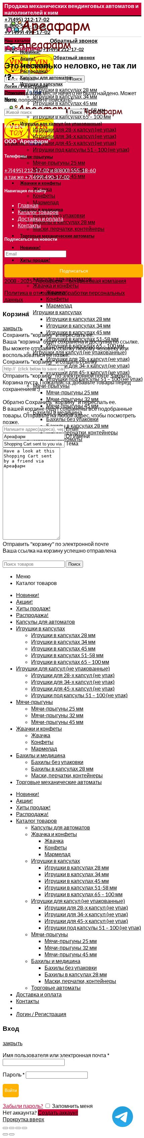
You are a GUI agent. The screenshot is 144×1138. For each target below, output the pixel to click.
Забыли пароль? (23, 1106)
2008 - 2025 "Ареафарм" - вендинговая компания (65, 280)
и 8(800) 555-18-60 (73, 170)
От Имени (78, 436)
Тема (72, 443)
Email (72, 428)
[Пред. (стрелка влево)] (5, 1134)
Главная (28, 205)
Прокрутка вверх (23, 1119)
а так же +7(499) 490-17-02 (37, 177)
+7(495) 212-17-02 (26, 170)
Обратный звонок (73, 40)
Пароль (14, 1074)
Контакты (29, 225)
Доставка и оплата (40, 218)
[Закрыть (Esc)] (5, 1128)
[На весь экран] (18, 1128)
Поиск (76, 78)
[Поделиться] (11, 1128)
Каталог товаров (38, 212)
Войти (11, 1090)
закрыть (12, 328)
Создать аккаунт (58, 1112)
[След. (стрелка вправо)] (11, 1134)
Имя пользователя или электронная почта (56, 1055)
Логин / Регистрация (41, 1014)
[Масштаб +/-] (24, 1128)
